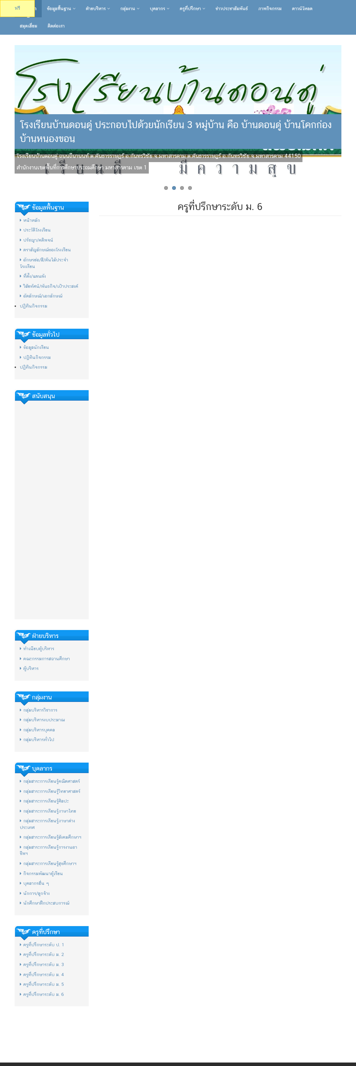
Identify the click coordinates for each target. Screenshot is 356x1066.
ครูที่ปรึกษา (191, 8)
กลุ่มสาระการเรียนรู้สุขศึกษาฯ (49, 863)
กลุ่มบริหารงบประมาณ (44, 719)
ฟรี (17, 8)
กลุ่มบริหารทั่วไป (38, 739)
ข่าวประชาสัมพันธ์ (232, 8)
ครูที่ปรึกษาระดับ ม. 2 (43, 954)
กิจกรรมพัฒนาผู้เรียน (43, 873)
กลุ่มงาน (128, 8)
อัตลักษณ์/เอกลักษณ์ (42, 296)
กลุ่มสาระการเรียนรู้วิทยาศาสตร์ (51, 791)
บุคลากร (158, 8)
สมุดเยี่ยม (28, 25)
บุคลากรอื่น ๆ (36, 883)
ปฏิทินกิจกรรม (33, 306)
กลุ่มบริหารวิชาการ (40, 710)
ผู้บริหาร (31, 668)
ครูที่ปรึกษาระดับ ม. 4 (43, 974)
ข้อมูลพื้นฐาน (60, 8)
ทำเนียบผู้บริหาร (38, 648)
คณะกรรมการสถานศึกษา (46, 658)
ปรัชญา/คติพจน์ (38, 240)
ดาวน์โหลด (302, 8)
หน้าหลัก (31, 220)
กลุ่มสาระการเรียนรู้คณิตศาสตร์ (51, 781)
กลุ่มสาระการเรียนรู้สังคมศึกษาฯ (52, 837)
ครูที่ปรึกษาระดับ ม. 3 (43, 964)
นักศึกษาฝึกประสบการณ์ (46, 903)
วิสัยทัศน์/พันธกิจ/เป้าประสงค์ (50, 286)
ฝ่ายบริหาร (96, 8)
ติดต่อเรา (56, 25)
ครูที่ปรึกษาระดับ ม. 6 (43, 994)
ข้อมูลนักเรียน (36, 347)
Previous (7, 111)
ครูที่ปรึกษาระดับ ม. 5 (43, 984)
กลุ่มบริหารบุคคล (39, 729)
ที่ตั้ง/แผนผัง (34, 276)
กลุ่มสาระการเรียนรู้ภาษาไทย (49, 811)
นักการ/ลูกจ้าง (36, 893)
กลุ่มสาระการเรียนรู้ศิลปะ (46, 801)
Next (348, 111)
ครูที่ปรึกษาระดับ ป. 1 (43, 944)
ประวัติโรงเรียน (37, 230)
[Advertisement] (51, 510)
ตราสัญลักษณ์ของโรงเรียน (47, 249)
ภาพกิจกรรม (270, 8)
